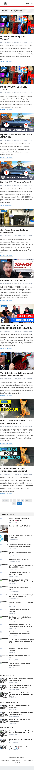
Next (19, 503)
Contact (17, 763)
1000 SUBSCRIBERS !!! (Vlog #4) (19, 559)
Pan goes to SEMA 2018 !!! (12, 280)
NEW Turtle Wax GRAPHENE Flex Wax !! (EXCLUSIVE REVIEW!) (21, 713)
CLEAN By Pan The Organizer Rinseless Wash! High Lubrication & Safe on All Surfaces (21, 641)
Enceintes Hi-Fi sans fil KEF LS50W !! (20, 526)
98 (18, 500)
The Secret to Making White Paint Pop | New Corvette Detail (21, 679)
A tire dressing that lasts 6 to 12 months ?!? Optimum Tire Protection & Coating (21, 694)
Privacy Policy (16, 760)
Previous (5, 500)
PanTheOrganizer (5, 42)
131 (14, 503)
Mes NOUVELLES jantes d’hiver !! (15, 182)
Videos (4, 17)
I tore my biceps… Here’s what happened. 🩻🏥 (18, 747)
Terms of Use (5, 760)
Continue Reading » (6, 62)
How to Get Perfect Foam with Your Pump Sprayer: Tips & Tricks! (20, 686)
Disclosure (27, 760)
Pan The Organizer (19, 757)
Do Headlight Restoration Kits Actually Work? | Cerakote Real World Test (21, 731)
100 (27, 500)
